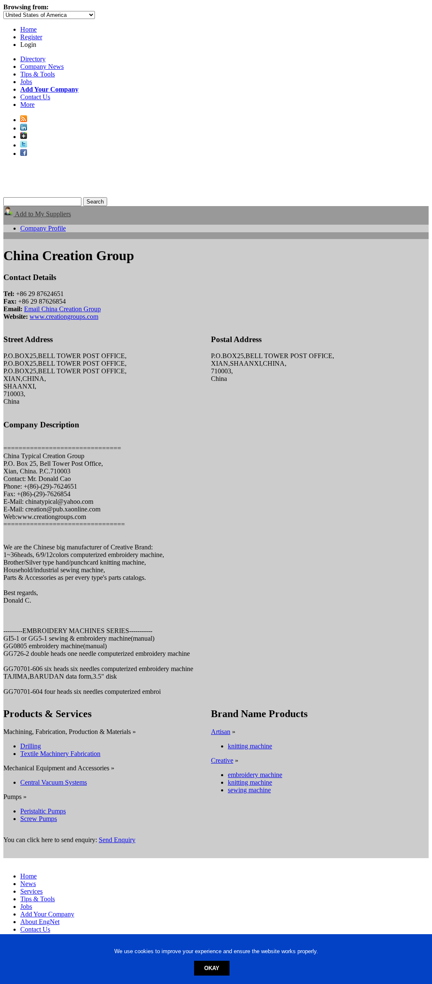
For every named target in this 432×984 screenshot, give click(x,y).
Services (31, 891)
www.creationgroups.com (64, 316)
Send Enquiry (117, 839)
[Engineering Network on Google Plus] (23, 136)
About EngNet (39, 921)
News (28, 883)
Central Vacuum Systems (53, 782)
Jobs (26, 81)
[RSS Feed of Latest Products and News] (23, 119)
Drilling (30, 746)
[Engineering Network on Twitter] (23, 145)
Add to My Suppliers (42, 213)
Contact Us (35, 97)
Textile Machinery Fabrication (60, 753)
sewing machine (249, 790)
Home (28, 29)
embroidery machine (255, 774)
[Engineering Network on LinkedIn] (23, 128)
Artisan (220, 731)
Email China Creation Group (62, 309)
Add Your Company (47, 914)
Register (31, 37)
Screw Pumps (38, 818)
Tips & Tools (37, 74)
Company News (42, 66)
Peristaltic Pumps (43, 811)
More (27, 104)
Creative (222, 760)
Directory (33, 59)
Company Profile (43, 228)
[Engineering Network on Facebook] (23, 153)
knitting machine (250, 746)
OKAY (211, 968)
